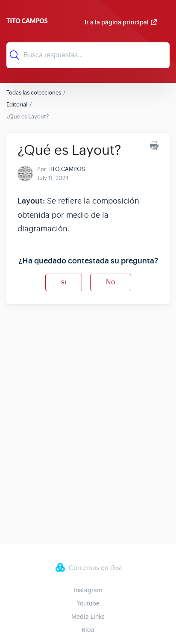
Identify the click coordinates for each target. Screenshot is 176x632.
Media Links (88, 616)
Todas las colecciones (33, 92)
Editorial (16, 104)
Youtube (88, 603)
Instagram (88, 590)
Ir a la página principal (117, 22)
